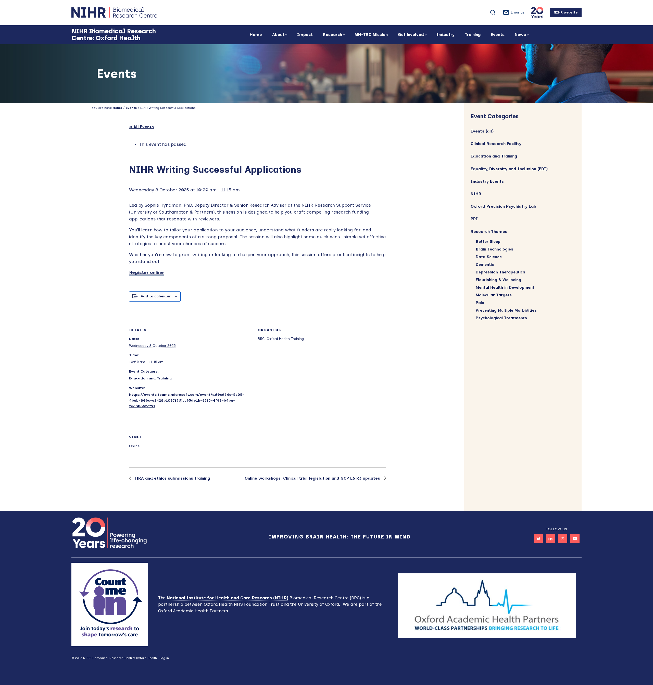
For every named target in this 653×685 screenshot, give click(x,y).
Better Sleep (488, 241)
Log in (164, 658)
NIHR (476, 193)
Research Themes (489, 231)
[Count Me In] (109, 604)
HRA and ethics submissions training (172, 478)
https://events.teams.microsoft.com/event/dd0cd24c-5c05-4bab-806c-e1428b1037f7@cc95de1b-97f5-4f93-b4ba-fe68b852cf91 (186, 400)
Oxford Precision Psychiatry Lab (503, 206)
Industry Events (487, 181)
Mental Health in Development (505, 287)
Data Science (489, 257)
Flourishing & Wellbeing (498, 280)
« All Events (141, 126)
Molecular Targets (494, 295)
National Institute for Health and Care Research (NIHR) (227, 597)
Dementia (485, 264)
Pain (480, 302)
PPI (474, 218)
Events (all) (482, 131)
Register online (146, 272)
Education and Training (150, 378)
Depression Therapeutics (500, 272)
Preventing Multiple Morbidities (506, 310)
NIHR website (565, 12)
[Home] (132, 12)
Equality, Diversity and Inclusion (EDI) (509, 168)
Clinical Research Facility (496, 143)
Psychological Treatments (501, 318)
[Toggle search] (493, 12)
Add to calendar (156, 296)
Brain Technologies (494, 249)
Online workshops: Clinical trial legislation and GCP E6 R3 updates (313, 478)
